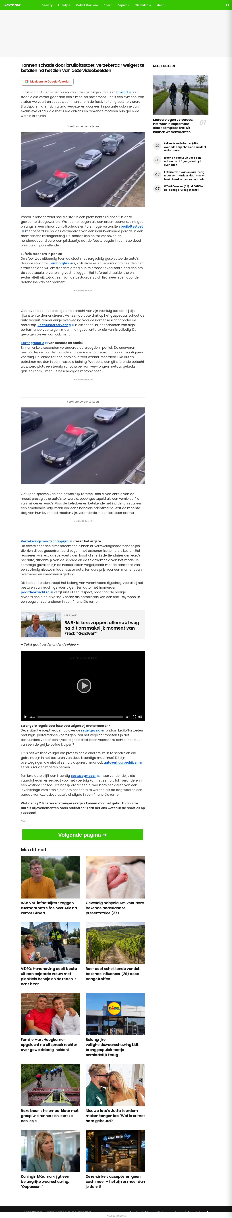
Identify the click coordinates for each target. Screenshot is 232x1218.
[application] (83, 685)
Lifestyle (64, 5)
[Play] (83, 685)
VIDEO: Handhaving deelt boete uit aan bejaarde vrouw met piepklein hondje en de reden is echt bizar (49, 976)
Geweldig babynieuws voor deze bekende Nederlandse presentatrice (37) (115, 908)
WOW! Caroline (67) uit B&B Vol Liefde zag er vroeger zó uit (184, 188)
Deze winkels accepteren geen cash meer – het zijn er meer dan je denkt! (115, 1181)
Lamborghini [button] (59, 263)
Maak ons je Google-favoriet (49, 81)
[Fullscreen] (134, 716)
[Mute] (140, 716)
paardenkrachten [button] (35, 592)
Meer (160, 5)
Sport (108, 5)
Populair (124, 5)
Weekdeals (143, 5)
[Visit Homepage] (12, 5)
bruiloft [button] (122, 92)
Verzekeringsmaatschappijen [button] (45, 541)
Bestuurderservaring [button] (54, 325)
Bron (23, 821)
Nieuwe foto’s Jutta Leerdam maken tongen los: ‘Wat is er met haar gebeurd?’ (115, 1115)
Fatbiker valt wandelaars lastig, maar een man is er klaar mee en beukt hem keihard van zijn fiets (184, 175)
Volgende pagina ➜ (82, 835)
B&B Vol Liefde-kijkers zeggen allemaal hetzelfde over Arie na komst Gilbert (49, 908)
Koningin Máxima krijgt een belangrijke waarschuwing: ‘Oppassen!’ (45, 1181)
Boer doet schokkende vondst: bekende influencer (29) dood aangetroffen (113, 973)
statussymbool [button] (83, 776)
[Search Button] (227, 5)
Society (47, 5)
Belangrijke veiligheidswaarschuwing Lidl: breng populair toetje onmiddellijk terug (112, 1047)
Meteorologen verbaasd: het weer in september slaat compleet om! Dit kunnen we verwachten (173, 125)
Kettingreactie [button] (32, 343)
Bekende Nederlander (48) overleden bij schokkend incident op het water (185, 147)
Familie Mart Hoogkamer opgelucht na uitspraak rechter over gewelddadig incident (49, 1044)
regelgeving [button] (90, 730)
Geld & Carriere (87, 5)
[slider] (80, 717)
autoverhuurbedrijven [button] (121, 762)
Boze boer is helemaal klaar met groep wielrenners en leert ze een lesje (50, 1115)
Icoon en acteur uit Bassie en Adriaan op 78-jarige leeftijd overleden (182, 161)
